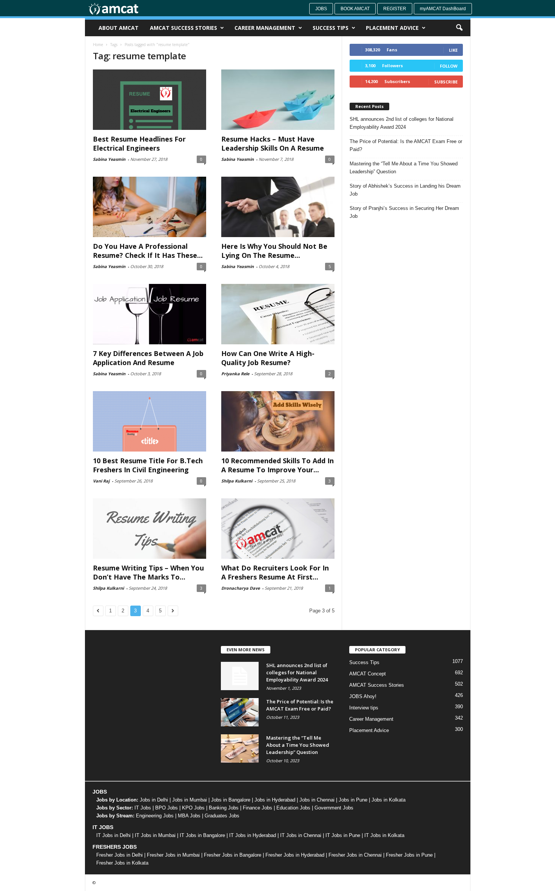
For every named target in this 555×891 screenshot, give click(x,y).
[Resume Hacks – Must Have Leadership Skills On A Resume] (278, 99)
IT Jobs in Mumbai (155, 835)
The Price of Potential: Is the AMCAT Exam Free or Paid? (406, 145)
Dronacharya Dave (240, 588)
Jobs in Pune (353, 800)
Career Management (264, 27)
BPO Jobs (166, 808)
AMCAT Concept (367, 674)
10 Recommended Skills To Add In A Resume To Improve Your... (277, 465)
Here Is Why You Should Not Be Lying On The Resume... (274, 251)
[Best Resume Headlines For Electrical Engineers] (149, 99)
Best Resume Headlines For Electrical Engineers (139, 143)
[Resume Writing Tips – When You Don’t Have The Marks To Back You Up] (149, 528)
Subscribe (446, 82)
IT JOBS (102, 827)
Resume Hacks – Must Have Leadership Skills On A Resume (272, 143)
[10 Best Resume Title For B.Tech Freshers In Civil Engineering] (149, 421)
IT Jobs (142, 808)
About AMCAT (119, 27)
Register (394, 8)
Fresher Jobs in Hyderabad (294, 855)
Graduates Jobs (222, 816)
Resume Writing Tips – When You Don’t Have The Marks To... (148, 572)
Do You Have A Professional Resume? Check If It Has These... (148, 251)
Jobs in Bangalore (230, 800)
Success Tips (330, 27)
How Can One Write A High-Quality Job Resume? (267, 358)
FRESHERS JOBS (114, 847)
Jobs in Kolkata (388, 800)
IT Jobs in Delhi (113, 835)
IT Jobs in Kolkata (384, 835)
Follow (449, 66)
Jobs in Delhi (154, 800)
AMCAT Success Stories (183, 27)
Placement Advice (392, 27)
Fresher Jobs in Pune (409, 855)
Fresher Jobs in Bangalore (232, 855)
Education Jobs (293, 808)
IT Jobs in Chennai (300, 835)
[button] (459, 28)
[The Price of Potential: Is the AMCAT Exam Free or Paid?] (240, 712)
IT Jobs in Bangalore (202, 835)
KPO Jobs (193, 808)
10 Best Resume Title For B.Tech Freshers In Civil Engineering (148, 465)
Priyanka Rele (235, 373)
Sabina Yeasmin (109, 159)
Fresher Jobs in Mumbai (173, 855)
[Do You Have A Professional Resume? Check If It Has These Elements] (149, 207)
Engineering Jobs (155, 816)
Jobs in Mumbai (189, 800)
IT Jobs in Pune (342, 835)
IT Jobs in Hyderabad (252, 835)
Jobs (321, 8)
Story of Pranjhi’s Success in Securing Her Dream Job (404, 212)
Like (453, 50)
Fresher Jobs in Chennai (355, 855)
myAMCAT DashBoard (443, 8)
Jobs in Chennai (317, 800)
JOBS (99, 792)
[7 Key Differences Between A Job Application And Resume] (149, 314)
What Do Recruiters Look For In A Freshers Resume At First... (275, 572)
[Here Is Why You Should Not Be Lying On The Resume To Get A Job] (278, 207)
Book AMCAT (355, 8)
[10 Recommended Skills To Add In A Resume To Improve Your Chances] (278, 421)
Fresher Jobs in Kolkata (122, 863)
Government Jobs (333, 808)
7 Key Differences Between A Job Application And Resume (148, 358)
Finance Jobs (257, 808)
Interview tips (363, 708)
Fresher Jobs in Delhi (119, 855)
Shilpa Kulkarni (236, 481)
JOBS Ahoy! (362, 696)
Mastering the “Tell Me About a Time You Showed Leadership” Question (404, 167)
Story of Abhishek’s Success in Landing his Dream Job (405, 190)
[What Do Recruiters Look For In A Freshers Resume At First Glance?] (278, 528)
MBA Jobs (189, 816)
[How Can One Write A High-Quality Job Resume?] (278, 314)
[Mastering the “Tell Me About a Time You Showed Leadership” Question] (240, 748)
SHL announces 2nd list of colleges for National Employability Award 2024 (401, 123)
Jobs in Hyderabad (274, 800)
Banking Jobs (224, 808)
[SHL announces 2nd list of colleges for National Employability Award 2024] (240, 676)
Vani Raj (101, 481)
